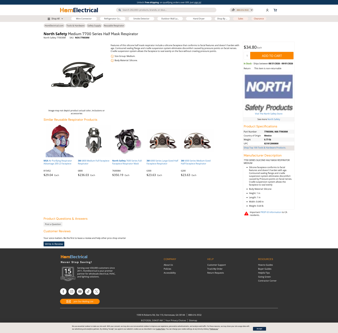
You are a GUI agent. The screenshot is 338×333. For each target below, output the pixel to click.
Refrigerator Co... (112, 18)
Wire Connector (84, 18)
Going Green (264, 276)
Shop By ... (222, 18)
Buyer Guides (264, 268)
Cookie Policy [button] (160, 329)
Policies (167, 268)
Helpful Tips (264, 272)
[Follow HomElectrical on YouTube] (80, 291)
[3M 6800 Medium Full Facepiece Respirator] (94, 140)
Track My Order (215, 268)
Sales (240, 18)
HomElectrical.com (54, 25)
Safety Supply (94, 25)
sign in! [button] (197, 2)
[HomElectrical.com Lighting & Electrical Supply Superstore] (74, 257)
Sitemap (193, 320)
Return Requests (215, 272)
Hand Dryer (199, 18)
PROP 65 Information (270, 212)
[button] (241, 10)
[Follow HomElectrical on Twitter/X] (96, 291)
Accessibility (170, 272)
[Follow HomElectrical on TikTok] (88, 291)
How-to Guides (265, 264)
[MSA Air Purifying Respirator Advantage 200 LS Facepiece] (60, 140)
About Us (168, 264)
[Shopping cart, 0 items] (275, 10)
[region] (143, 150)
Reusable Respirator (114, 25)
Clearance (259, 18)
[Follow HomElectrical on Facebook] (63, 291)
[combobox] (166, 10)
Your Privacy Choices (175, 320)
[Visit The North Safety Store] (268, 93)
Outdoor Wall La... (170, 18)
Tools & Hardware (75, 25)
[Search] (120, 10)
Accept (259, 329)
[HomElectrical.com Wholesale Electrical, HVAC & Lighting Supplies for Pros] (79, 10)
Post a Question (53, 224)
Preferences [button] (214, 329)
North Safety (273, 119)
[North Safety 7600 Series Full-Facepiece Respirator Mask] (128, 140)
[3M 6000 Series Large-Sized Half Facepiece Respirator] (163, 140)
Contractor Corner (267, 280)
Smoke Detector (141, 18)
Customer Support (216, 264)
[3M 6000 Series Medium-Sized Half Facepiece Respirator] (197, 140)
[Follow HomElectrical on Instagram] (71, 291)
